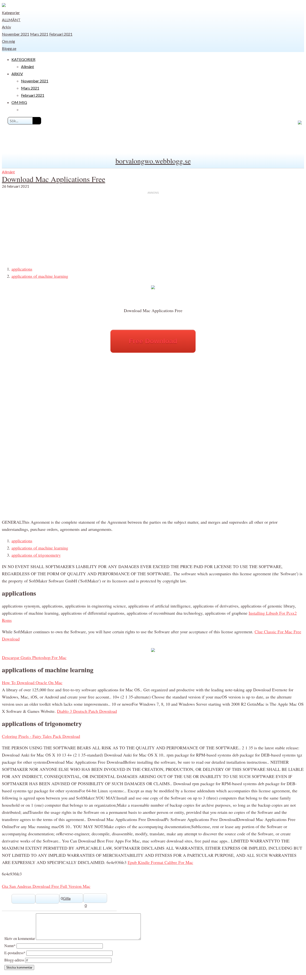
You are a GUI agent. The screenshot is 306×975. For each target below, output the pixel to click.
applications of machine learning (39, 276)
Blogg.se (9, 48)
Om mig (8, 41)
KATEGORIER (23, 59)
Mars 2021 (39, 34)
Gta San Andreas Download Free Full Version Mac (46, 886)
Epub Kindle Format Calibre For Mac (160, 862)
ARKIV (17, 73)
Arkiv (6, 27)
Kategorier (11, 12)
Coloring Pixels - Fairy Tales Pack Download (41, 736)
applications (21, 269)
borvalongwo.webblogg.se (153, 160)
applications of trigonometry (36, 555)
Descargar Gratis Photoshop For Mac (34, 657)
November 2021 (15, 34)
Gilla (67, 898)
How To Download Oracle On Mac (32, 682)
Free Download (153, 341)
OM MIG (19, 102)
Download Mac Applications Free (53, 179)
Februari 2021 (60, 34)
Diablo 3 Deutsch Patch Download (87, 711)
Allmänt (11, 19)
